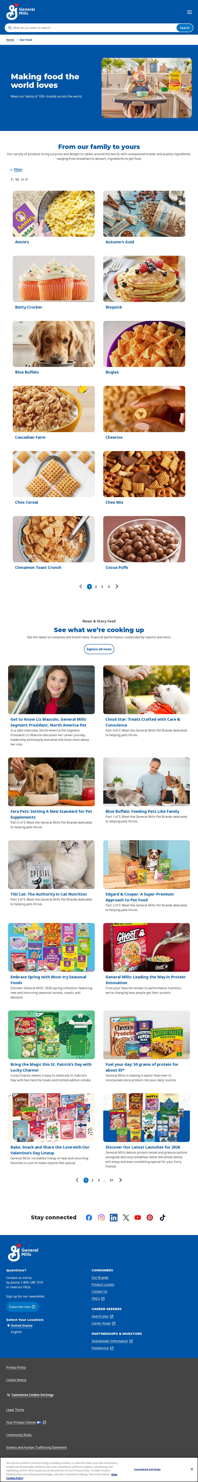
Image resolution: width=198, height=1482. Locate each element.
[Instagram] (101, 1217)
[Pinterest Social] (150, 1217)
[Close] (192, 1469)
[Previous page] (81, 586)
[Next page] (116, 586)
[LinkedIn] (113, 1217)
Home (10, 40)
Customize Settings (147, 1469)
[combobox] (93, 28)
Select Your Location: (25, 1320)
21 (111, 1180)
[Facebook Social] (89, 1217)
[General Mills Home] (21, 11)
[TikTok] (162, 1217)
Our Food (26, 40)
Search (184, 28)
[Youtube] (138, 1217)
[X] (126, 1217)
